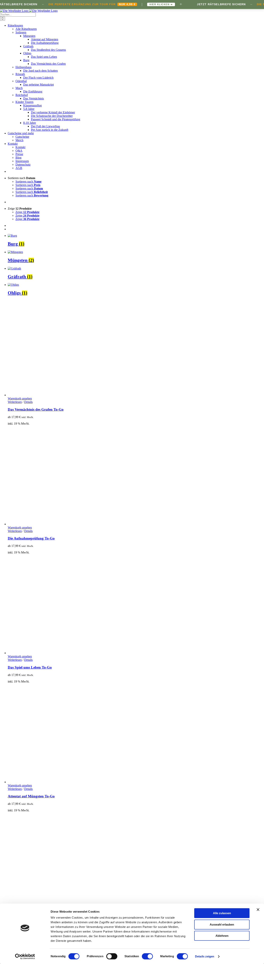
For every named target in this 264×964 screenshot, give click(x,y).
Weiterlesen (15, 402)
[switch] (111, 956)
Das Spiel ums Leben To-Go (30, 667)
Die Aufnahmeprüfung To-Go (31, 538)
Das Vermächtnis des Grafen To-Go (36, 409)
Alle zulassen (222, 913)
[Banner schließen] (258, 909)
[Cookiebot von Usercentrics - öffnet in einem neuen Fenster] (25, 956)
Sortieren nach (28, 181)
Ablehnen (221, 935)
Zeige (27, 212)
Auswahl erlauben (222, 924)
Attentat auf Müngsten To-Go (31, 796)
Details (28, 402)
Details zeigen (204, 956)
